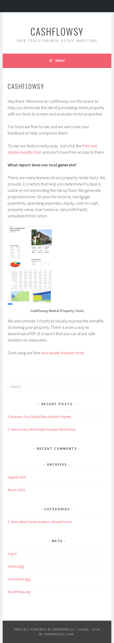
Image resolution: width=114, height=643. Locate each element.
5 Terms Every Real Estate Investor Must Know (42, 429)
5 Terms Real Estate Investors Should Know (40, 521)
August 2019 (17, 477)
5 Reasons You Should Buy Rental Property (39, 416)
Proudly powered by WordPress (43, 629)
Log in (12, 553)
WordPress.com (59, 634)
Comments (19, 579)
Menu (60, 60)
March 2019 (16, 489)
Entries (16, 566)
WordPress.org (19, 591)
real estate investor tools (62, 352)
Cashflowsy (57, 31)
